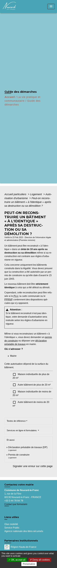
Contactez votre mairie (19, 484)
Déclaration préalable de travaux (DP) (27, 447)
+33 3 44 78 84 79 (13, 500)
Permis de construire (19, 454)
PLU (15, 296)
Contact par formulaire (15, 504)
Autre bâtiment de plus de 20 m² (32, 385)
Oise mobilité (11, 524)
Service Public (11, 527)
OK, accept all (17, 560)
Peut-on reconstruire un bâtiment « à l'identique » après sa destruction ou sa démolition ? (27, 202)
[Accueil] (13, 6)
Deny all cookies (41, 560)
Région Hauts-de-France (23, 547)
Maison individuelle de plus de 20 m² (31, 376)
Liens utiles (11, 517)
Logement (36, 194)
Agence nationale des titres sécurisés (23, 531)
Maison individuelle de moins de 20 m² (32, 393)
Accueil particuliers (15, 194)
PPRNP (8, 299)
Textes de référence (16, 421)
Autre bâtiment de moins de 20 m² (31, 404)
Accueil (10, 97)
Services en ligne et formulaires (22, 430)
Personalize (29, 564)
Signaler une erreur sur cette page (33, 466)
